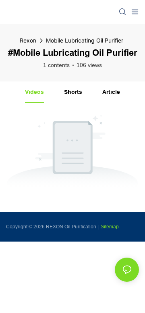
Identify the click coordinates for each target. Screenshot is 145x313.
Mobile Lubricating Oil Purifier (84, 40)
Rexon (28, 40)
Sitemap (110, 227)
